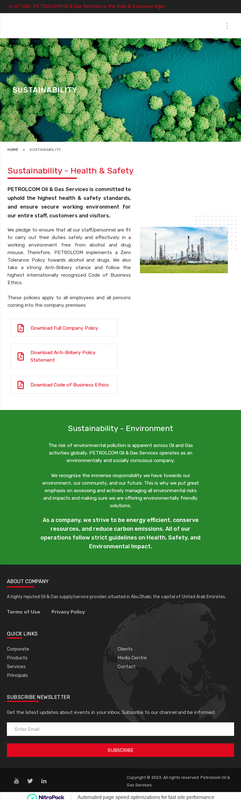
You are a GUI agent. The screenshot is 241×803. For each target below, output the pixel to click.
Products (17, 658)
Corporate (18, 649)
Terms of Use (23, 612)
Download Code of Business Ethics (69, 385)
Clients (125, 649)
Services (16, 666)
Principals (17, 675)
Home (13, 149)
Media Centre (132, 658)
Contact (126, 666)
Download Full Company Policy (64, 328)
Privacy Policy (68, 612)
